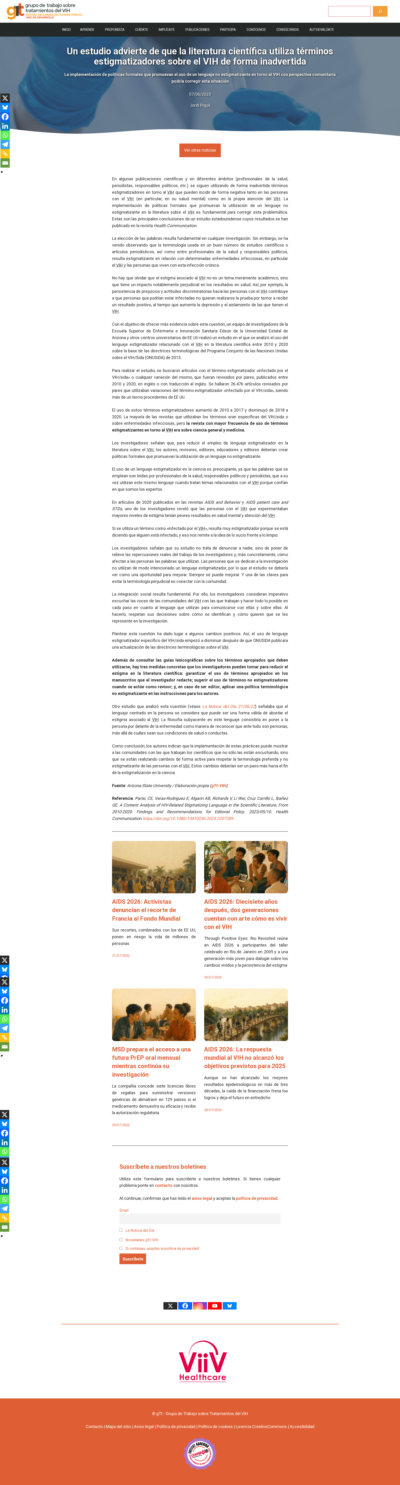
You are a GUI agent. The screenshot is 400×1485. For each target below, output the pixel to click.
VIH (170, 192)
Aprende (87, 29)
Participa (228, 29)
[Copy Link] (5, 153)
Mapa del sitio (118, 1426)
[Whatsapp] (5, 135)
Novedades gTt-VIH (141, 1240)
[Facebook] (5, 116)
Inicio (66, 29)
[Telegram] (5, 144)
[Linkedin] (5, 126)
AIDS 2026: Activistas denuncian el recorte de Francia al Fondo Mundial (146, 910)
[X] (5, 98)
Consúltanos (287, 29)
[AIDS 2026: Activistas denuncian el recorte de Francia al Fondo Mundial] (154, 889)
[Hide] (2, 172)
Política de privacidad (176, 1426)
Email (123, 1210)
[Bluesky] (5, 107)
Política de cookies (215, 1426)
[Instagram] (200, 1306)
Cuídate (141, 29)
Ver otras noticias (200, 150)
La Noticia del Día (139, 1230)
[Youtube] (215, 1306)
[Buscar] (380, 11)
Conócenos (256, 29)
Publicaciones (197, 29)
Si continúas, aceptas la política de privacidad (162, 1248)
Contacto (94, 1426)
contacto (163, 1185)
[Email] (5, 163)
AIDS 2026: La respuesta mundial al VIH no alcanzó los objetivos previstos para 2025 (245, 1058)
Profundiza (115, 29)
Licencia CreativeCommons (261, 1426)
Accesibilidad (302, 1426)
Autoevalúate (321, 29)
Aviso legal (144, 1426)
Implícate (167, 29)
